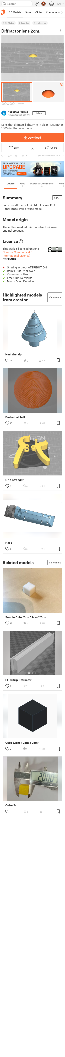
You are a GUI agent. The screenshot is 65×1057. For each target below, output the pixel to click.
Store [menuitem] (28, 12)
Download (34, 137)
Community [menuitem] (53, 12)
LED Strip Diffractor (18, 679)
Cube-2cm (12, 805)
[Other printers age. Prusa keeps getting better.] (32, 169)
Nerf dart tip (13, 354)
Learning (25, 23)
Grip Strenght (14, 479)
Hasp (8, 542)
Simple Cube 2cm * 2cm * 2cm (25, 617)
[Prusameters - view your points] (43, 3)
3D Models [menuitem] (15, 12)
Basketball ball (15, 417)
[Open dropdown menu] (60, 31)
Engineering (41, 23)
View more (55, 297)
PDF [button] (58, 197)
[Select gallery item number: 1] (29, 673)
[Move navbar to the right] (62, 12)
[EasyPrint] (37, 4)
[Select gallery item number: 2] (32, 673)
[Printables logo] (3, 12)
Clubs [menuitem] (38, 12)
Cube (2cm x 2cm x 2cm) (22, 742)
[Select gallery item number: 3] (35, 673)
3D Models (9, 23)
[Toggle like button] (7, 360)
